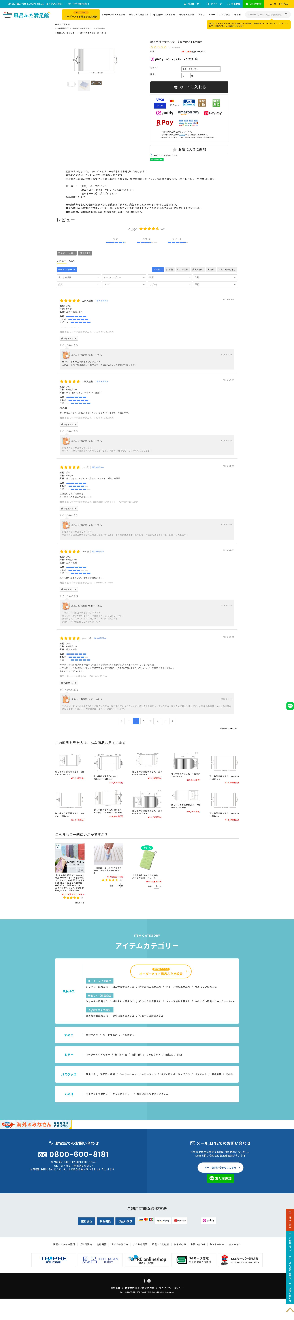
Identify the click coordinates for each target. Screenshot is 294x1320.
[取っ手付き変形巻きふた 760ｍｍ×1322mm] (185, 795)
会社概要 (101, 1244)
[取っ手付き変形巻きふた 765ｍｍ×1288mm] (70, 760)
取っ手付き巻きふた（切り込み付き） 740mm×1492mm (108, 811)
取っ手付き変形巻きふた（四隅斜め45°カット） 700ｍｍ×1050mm (102, 502)
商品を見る (80, 902)
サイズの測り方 (119, 1244)
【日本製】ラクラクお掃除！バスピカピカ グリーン (146, 876)
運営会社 (115, 1288)
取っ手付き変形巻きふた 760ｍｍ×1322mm (90, 331)
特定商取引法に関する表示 (139, 1288)
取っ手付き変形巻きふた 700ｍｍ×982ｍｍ (70, 814)
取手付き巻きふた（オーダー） (93, 33)
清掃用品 (216, 1074)
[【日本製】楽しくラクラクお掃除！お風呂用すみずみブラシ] (108, 854)
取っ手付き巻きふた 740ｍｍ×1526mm (185, 775)
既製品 (169, 1054)
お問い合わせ (198, 1244)
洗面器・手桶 (107, 1074)
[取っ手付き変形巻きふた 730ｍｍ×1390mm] (147, 760)
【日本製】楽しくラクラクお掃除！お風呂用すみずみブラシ (108, 870)
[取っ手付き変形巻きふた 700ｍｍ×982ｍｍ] (70, 800)
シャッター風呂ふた (97, 986)
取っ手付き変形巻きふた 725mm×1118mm (90, 582)
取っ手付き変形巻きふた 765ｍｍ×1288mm (70, 773)
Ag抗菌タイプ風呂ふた (164, 14)
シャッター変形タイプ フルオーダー (88, 28)
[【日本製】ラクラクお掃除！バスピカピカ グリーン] (147, 858)
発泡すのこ (92, 1034)
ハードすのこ (110, 1034)
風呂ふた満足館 (62, 24)
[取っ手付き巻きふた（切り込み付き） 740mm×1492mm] (108, 798)
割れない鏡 (121, 1054)
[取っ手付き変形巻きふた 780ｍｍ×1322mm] (147, 798)
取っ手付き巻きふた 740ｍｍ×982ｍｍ (87, 676)
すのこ (201, 14)
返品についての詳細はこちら (165, 155)
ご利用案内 (86, 1244)
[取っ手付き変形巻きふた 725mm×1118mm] (108, 762)
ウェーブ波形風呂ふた (178, 986)
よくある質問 (140, 1244)
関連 (179, 1054)
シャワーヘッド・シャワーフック (138, 1074)
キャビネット (153, 1054)
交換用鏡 (136, 1054)
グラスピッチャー (122, 1093)
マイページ (216, 3)
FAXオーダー (194, 3)
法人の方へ (235, 1244)
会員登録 (235, 3)
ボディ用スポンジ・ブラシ (175, 1074)
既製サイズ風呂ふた (139, 14)
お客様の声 (180, 1244)
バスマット (201, 1074)
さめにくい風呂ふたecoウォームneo (215, 1001)
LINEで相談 (256, 3)
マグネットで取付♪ (97, 1093)
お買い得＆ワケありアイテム (152, 1093)
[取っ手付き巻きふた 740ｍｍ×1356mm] (224, 762)
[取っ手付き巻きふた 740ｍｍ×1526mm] (185, 761)
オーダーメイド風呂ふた (113, 14)
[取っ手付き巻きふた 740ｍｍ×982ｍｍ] (224, 800)
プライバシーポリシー (171, 1288)
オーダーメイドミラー (98, 1054)
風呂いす (91, 1074)
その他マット (129, 1034)
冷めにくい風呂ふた (206, 986)
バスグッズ (224, 14)
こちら (182, 134)
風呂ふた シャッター (66, 33)
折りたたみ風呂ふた (150, 986)
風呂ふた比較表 (160, 1244)
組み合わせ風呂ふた (124, 986)
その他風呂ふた (186, 14)
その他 (237, 14)
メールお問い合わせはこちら (220, 1167)
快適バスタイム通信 (64, 1244)
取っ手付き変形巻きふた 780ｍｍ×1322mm (90, 418)
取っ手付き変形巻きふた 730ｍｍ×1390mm (147, 773)
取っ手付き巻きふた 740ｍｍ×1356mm (224, 777)
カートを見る (281, 3)
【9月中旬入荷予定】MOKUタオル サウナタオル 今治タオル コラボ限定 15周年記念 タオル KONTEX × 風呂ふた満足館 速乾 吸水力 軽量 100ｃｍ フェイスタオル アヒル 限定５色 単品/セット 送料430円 (70, 883)
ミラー (212, 14)
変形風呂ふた (63, 28)
